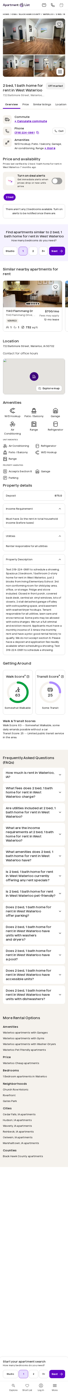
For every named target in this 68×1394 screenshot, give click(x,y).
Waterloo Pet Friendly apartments (24, 1049)
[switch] (34, 181)
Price (25, 104)
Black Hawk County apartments (23, 1156)
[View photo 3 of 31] (49, 66)
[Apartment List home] (16, 5)
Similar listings (42, 104)
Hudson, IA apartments (17, 1120)
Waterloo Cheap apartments (21, 1063)
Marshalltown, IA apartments (21, 1143)
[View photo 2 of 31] (18, 66)
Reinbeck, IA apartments (18, 1131)
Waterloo (48, 14)
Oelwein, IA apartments (17, 1137)
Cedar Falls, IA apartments (19, 1114)
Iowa (14, 14)
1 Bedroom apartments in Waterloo (25, 1076)
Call (60, 130)
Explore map (51, 388)
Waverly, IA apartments (17, 1125)
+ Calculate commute (31, 121)
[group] (32, 294)
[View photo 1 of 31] (34, 36)
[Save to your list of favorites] (59, 24)
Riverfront (9, 1095)
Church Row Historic (15, 1089)
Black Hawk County (29, 14)
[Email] (44, 5)
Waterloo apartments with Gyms (23, 1038)
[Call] (52, 5)
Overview (11, 104)
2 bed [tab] (9, 197)
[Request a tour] (61, 5)
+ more (49, 148)
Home (6, 14)
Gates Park (10, 1101)
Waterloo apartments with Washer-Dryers (29, 1044)
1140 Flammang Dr (19, 311)
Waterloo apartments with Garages (25, 1032)
